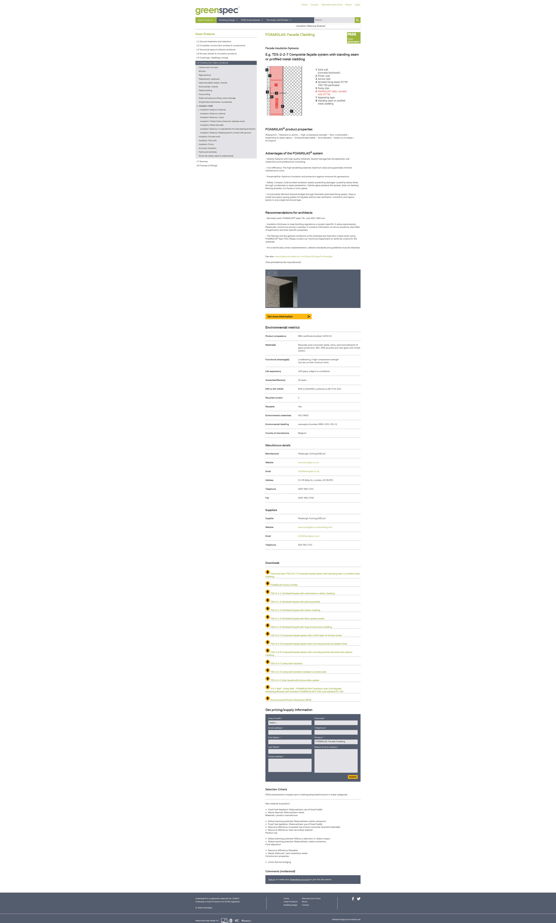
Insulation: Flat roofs (208, 140)
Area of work (275, 718)
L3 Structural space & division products (216, 49)
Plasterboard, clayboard (209, 79)
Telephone (320, 728)
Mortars (202, 71)
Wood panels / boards (208, 86)
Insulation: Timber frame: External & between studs (222, 121)
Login (357, 4)
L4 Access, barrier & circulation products (217, 53)
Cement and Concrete (208, 67)
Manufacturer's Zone (332, 4)
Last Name (274, 747)
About (348, 4)
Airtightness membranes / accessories (215, 102)
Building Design (227, 20)
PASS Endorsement (250, 20)
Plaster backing (205, 90)
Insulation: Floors (206, 144)
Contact (315, 4)
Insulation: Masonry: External (213, 109)
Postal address (276, 756)
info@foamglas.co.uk (308, 471)
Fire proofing (204, 94)
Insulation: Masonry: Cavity (212, 117)
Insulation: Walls (206, 106)
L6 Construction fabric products (212, 62)
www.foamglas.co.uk (308, 462)
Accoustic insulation (207, 148)
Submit (352, 776)
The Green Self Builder (277, 20)
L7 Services (202, 161)
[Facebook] (353, 899)
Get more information (280, 316)
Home (305, 4)
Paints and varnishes (208, 152)
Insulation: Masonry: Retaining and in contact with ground (225, 132)
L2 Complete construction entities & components (221, 45)
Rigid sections (205, 75)
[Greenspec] (217, 11)
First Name (274, 737)
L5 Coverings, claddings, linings (212, 57)
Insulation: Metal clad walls (211, 125)
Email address (276, 728)
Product (319, 737)
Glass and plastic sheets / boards (213, 83)
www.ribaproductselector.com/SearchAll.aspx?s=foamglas (304, 256)
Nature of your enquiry (326, 747)
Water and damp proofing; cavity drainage (217, 98)
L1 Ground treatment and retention (214, 41)
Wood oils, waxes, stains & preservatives (216, 156)
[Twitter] (359, 899)
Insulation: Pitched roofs (209, 136)
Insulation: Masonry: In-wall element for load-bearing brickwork (227, 129)
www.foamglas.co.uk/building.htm (315, 527)
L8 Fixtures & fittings (207, 165)
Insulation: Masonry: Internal (212, 113)
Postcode (319, 718)
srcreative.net (355, 919)
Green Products (205, 20)
